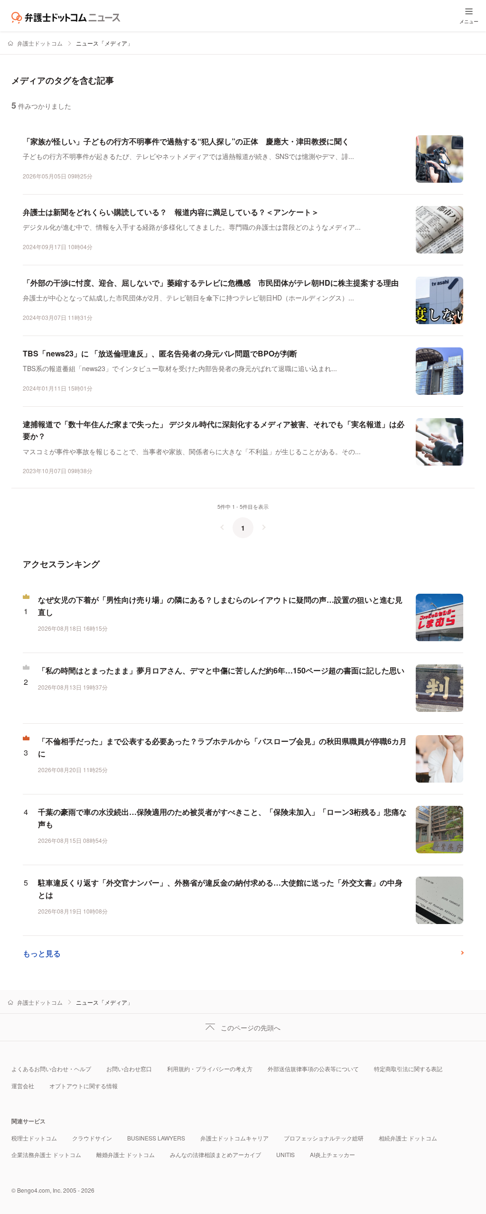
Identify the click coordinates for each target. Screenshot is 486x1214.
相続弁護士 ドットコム (408, 1138)
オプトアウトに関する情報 (83, 1086)
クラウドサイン (92, 1138)
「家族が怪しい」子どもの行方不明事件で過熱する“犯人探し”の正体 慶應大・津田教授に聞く (186, 141)
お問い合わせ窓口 (129, 1069)
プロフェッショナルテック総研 (324, 1138)
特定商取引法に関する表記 (408, 1069)
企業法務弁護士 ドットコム (46, 1154)
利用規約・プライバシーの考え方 (209, 1069)
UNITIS (285, 1154)
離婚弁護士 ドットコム (125, 1154)
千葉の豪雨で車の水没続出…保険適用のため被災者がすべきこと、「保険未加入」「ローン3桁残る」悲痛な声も (222, 818)
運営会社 (22, 1086)
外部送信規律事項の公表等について (313, 1069)
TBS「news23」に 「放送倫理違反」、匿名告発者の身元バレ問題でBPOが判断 (160, 353)
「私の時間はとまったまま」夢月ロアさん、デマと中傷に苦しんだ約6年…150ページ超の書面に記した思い (221, 670)
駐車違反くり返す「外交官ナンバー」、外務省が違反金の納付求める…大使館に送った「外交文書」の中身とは (220, 888)
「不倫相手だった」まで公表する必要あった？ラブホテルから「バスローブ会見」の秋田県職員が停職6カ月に (222, 747)
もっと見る (42, 953)
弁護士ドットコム (40, 43)
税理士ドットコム (34, 1138)
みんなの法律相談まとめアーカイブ (215, 1154)
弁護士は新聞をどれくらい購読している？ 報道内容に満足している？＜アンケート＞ (171, 211)
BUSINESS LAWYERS (156, 1138)
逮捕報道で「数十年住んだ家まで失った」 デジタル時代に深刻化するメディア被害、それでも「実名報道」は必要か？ (213, 430)
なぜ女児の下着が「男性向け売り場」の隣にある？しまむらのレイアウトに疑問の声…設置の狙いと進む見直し (220, 605)
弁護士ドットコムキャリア (234, 1138)
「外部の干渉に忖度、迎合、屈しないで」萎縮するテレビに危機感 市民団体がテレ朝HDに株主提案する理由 (211, 282)
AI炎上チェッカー (332, 1154)
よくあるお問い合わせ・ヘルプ (51, 1069)
